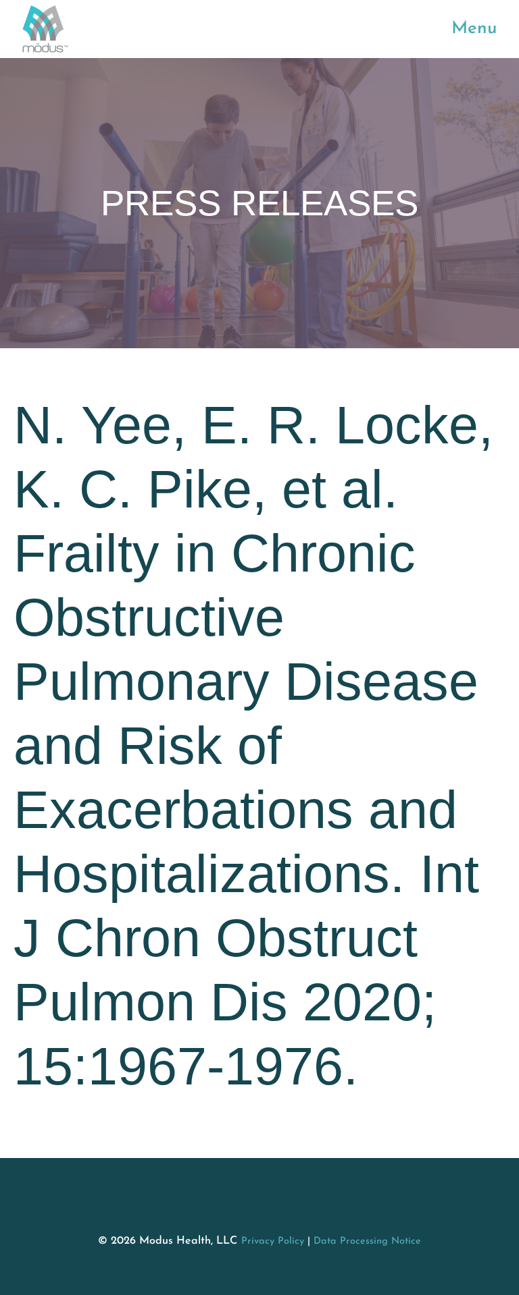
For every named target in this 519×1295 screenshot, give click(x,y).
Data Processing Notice (367, 1241)
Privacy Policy (272, 1241)
